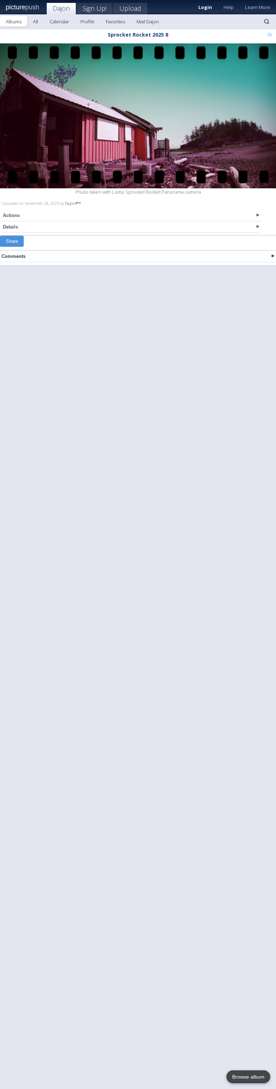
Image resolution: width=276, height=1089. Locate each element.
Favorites (115, 21)
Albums (14, 21)
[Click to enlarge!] (138, 115)
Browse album (248, 1077)
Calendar (59, 21)
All (35, 21)
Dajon (61, 8)
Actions (11, 215)
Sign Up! (94, 8)
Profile (87, 21)
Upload (130, 8)
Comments (13, 256)
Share (12, 241)
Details (10, 227)
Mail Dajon (148, 21)
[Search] (266, 21)
